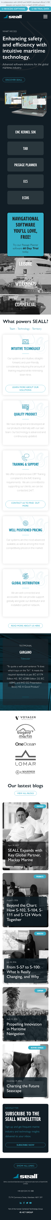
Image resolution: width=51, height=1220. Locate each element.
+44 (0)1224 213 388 (26, 1191)
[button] (45, 15)
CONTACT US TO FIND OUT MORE (25, 504)
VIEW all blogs (25, 793)
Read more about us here (25, 625)
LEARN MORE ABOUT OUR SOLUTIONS (25, 388)
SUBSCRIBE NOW (25, 1145)
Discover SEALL (13, 80)
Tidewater (25, 658)
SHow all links (25, 1165)
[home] (16, 17)
